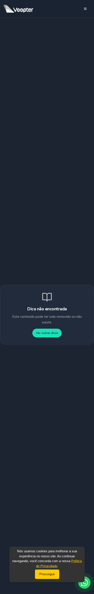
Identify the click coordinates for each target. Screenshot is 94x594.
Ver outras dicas (47, 333)
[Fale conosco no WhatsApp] (84, 583)
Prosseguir (47, 574)
